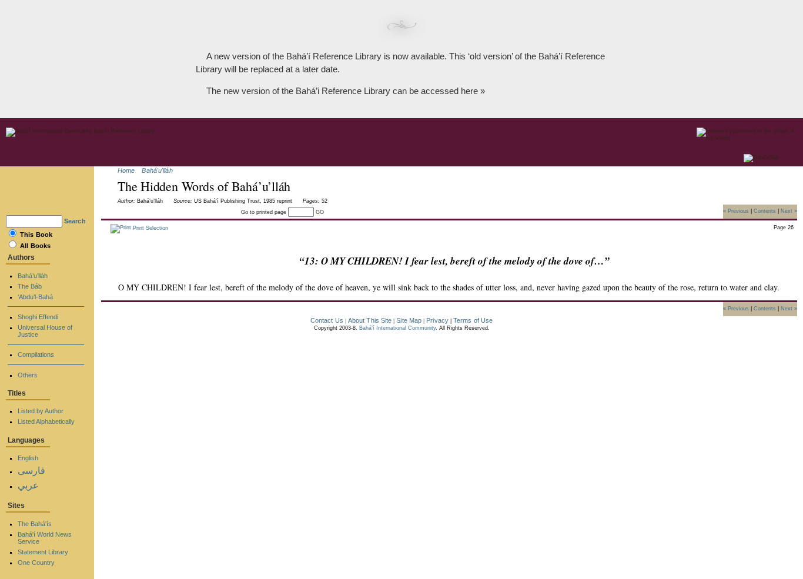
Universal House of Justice (45, 331)
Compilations (36, 354)
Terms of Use (473, 320)
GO (320, 212)
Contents (765, 210)
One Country (36, 562)
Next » (789, 210)
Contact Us (326, 320)
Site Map (408, 320)
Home (126, 170)
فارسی (31, 471)
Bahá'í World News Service (45, 538)
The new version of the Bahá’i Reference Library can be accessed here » (345, 91)
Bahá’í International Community (397, 328)
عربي (28, 485)
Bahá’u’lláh (33, 275)
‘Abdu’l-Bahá (35, 296)
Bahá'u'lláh (157, 170)
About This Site (370, 320)
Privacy (437, 320)
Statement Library (43, 551)
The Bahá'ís (35, 523)
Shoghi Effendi (38, 316)
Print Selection (149, 228)
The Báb (30, 286)
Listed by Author (40, 410)
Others (28, 375)
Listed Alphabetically (46, 421)
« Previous (736, 210)
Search (75, 221)
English (28, 457)
